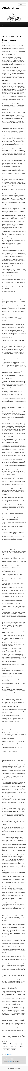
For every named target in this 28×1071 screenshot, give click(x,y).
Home (3, 23)
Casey (24, 1053)
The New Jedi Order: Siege (16, 1053)
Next (24, 30)
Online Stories (22, 23)
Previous (4, 30)
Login (3, 25)
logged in (10, 1061)
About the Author (10, 23)
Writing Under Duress (10, 8)
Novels (16, 23)
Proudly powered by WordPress (14, 1068)
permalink (9, 1054)
